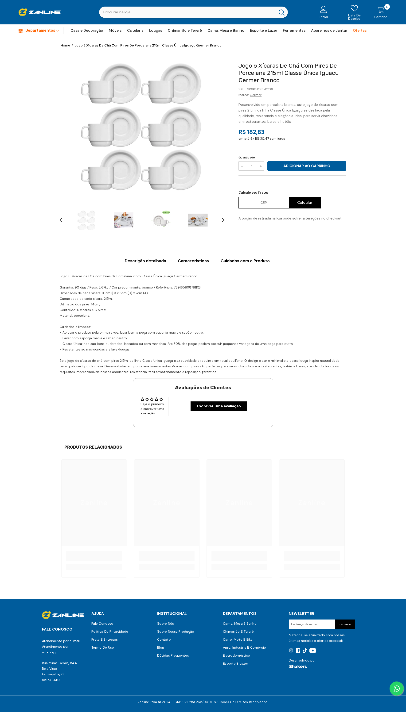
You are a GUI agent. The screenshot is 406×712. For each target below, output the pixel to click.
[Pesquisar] (193, 12)
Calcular (304, 202)
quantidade (246, 157)
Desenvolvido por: (302, 660)
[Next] (222, 219)
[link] (94, 556)
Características (193, 261)
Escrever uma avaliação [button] (219, 406)
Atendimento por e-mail (61, 641)
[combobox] (187, 12)
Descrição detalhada (145, 261)
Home (65, 45)
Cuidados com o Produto (245, 261)
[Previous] (61, 219)
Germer (256, 95)
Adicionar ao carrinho (306, 165)
